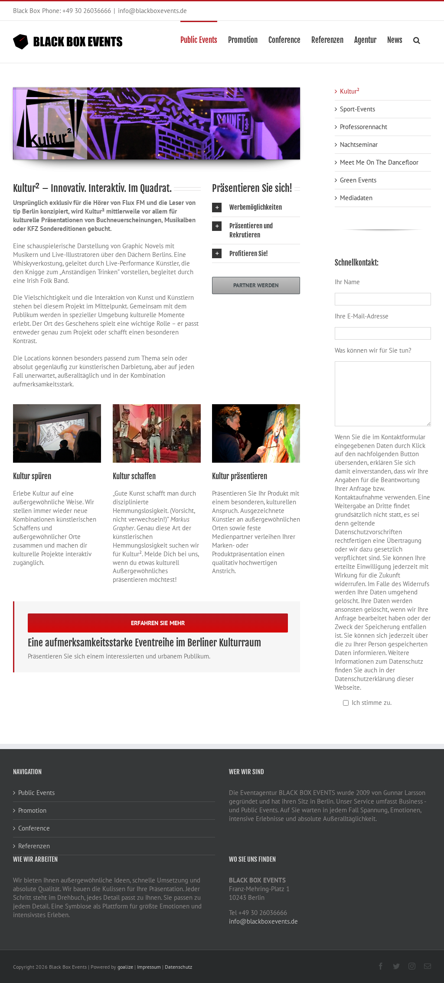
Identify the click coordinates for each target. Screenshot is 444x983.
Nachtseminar (359, 144)
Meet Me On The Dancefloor (379, 162)
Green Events (358, 180)
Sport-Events (357, 109)
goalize (125, 967)
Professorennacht (363, 127)
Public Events (36, 792)
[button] (416, 39)
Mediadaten (356, 198)
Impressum (149, 967)
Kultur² (349, 91)
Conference (34, 828)
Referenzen (34, 846)
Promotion (32, 810)
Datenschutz (178, 967)
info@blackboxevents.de (152, 10)
